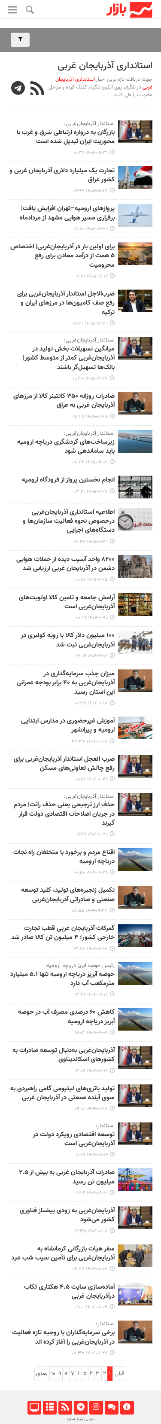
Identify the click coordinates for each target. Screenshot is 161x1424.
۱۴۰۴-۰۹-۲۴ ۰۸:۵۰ (90, 872)
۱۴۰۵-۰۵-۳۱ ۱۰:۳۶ (90, 152)
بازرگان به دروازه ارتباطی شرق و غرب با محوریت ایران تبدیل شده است (66, 137)
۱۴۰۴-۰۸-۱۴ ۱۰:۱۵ (92, 1155)
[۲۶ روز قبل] (135, 177)
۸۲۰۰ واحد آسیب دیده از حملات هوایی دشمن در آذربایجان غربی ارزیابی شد (65, 564)
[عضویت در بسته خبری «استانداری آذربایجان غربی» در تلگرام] (18, 89)
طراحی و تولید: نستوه (80, 1419)
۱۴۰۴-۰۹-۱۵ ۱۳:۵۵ (90, 949)
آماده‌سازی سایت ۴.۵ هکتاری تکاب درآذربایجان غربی (69, 1292)
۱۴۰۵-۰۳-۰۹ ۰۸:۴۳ (90, 462)
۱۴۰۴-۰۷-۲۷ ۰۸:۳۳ (89, 1353)
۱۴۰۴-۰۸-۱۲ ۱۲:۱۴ (92, 1193)
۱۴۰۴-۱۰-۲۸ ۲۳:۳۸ (90, 741)
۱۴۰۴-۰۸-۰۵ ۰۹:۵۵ (90, 1269)
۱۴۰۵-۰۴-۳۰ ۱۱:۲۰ (91, 229)
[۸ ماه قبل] (135, 859)
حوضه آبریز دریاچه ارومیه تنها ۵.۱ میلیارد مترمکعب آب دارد (62, 979)
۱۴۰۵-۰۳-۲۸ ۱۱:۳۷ (90, 378)
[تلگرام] (80, 1408)
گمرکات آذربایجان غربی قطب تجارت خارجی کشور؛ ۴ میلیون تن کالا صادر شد (63, 933)
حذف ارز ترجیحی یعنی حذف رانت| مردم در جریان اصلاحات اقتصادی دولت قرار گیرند (64, 814)
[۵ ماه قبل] (135, 604)
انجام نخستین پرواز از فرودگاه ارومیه (68, 480)
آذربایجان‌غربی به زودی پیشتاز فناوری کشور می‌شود (67, 1215)
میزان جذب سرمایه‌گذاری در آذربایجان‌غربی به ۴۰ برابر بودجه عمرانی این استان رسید (66, 683)
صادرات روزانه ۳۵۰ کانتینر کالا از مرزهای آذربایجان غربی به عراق (64, 401)
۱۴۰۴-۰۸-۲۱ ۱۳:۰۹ (91, 1071)
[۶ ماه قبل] (135, 642)
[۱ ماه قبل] (135, 215)
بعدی (42, 1373)
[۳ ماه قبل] (135, 487)
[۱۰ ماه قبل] (135, 1331)
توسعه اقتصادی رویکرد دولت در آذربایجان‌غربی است (74, 1139)
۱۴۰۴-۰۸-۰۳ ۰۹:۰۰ (91, 1307)
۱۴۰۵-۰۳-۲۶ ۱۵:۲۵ (90, 417)
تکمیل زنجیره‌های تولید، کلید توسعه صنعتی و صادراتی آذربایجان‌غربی (68, 895)
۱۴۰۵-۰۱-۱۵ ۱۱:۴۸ (92, 579)
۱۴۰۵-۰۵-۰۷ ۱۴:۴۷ (90, 191)
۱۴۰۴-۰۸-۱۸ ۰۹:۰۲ (91, 1109)
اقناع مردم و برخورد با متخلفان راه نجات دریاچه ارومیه (64, 857)
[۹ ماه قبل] (135, 1057)
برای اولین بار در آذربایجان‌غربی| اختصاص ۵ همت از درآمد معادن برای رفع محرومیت (62, 256)
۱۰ (53, 1373)
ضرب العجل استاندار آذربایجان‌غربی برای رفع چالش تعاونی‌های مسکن (64, 764)
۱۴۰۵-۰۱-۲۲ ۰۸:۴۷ (90, 542)
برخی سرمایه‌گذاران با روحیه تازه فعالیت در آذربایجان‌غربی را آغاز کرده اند (63, 1337)
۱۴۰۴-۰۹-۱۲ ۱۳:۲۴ (91, 994)
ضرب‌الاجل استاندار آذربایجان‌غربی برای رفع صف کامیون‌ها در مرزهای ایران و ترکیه (66, 303)
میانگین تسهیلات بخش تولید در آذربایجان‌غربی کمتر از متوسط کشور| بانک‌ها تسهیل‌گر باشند (69, 358)
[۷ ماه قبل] (135, 728)
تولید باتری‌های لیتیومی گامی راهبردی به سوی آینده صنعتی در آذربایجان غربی (62, 1093)
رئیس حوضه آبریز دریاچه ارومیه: (80, 965)
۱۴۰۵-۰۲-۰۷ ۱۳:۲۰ (91, 491)
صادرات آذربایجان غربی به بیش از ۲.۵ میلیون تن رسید (67, 1177)
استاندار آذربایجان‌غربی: (89, 123)
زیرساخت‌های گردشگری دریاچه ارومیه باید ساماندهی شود (66, 447)
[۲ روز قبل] (135, 131)
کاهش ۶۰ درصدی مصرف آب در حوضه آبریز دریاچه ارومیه (66, 1017)
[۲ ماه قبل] (135, 301)
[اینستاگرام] (96, 1408)
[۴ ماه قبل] (135, 519)
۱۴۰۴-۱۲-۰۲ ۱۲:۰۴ (92, 656)
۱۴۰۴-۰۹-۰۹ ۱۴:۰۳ (91, 1033)
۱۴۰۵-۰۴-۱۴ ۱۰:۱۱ (92, 276)
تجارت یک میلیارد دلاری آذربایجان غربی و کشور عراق (62, 175)
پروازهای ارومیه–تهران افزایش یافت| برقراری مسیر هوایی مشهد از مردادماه (67, 213)
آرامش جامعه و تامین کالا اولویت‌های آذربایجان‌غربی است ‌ (67, 602)
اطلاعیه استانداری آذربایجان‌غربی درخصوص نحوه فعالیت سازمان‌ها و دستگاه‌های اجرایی (69, 522)
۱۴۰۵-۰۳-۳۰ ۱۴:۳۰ (90, 323)
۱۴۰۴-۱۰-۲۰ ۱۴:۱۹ (92, 834)
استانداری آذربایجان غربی (105, 65)
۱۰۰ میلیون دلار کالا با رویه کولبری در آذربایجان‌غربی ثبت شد (68, 640)
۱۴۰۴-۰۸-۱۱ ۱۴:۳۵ (91, 1231)
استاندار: (105, 1126)
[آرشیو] (49, 1408)
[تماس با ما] (111, 1408)
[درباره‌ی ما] (127, 1408)
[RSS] (37, 89)
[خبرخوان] (65, 1408)
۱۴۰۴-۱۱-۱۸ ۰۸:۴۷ (91, 703)
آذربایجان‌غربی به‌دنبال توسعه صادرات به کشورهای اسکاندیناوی (63, 1055)
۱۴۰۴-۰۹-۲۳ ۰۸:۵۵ (90, 911)
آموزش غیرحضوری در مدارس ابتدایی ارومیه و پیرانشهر (68, 726)
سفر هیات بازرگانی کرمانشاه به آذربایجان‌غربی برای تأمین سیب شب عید (63, 1253)
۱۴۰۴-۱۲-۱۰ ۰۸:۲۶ (92, 618)
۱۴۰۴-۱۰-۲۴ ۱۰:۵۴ (91, 779)
